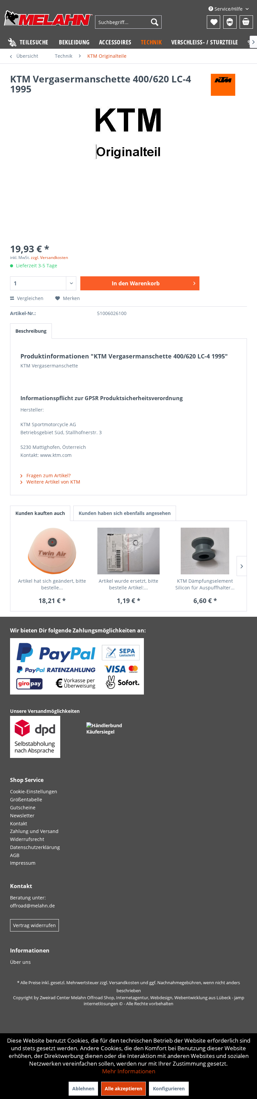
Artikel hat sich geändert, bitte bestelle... (52, 584)
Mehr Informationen (128, 1071)
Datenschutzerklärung (35, 847)
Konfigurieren (169, 1088)
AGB (14, 855)
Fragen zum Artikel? (48, 475)
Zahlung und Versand (34, 831)
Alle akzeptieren (123, 1088)
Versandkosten (124, 983)
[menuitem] (128, 22)
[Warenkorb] (246, 22)
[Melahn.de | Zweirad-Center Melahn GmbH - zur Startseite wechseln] (48, 22)
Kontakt (18, 823)
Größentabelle (26, 799)
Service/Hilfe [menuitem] (228, 9)
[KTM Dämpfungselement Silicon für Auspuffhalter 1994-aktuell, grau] (205, 551)
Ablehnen (83, 1088)
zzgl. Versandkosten (49, 257)
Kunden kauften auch (40, 513)
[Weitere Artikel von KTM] (223, 85)
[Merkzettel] (213, 22)
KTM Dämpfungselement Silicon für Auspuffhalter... (205, 584)
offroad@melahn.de (32, 905)
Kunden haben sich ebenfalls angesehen (125, 513)
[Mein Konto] (230, 22)
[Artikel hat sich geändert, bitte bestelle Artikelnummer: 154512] (52, 551)
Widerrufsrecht (27, 839)
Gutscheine (22, 807)
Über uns (20, 962)
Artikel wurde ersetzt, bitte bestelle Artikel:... (128, 584)
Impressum (22, 863)
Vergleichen (30, 298)
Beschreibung (31, 331)
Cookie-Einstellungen (33, 791)
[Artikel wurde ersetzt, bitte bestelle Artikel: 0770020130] (129, 551)
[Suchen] (155, 22)
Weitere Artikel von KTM (52, 482)
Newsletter (22, 815)
